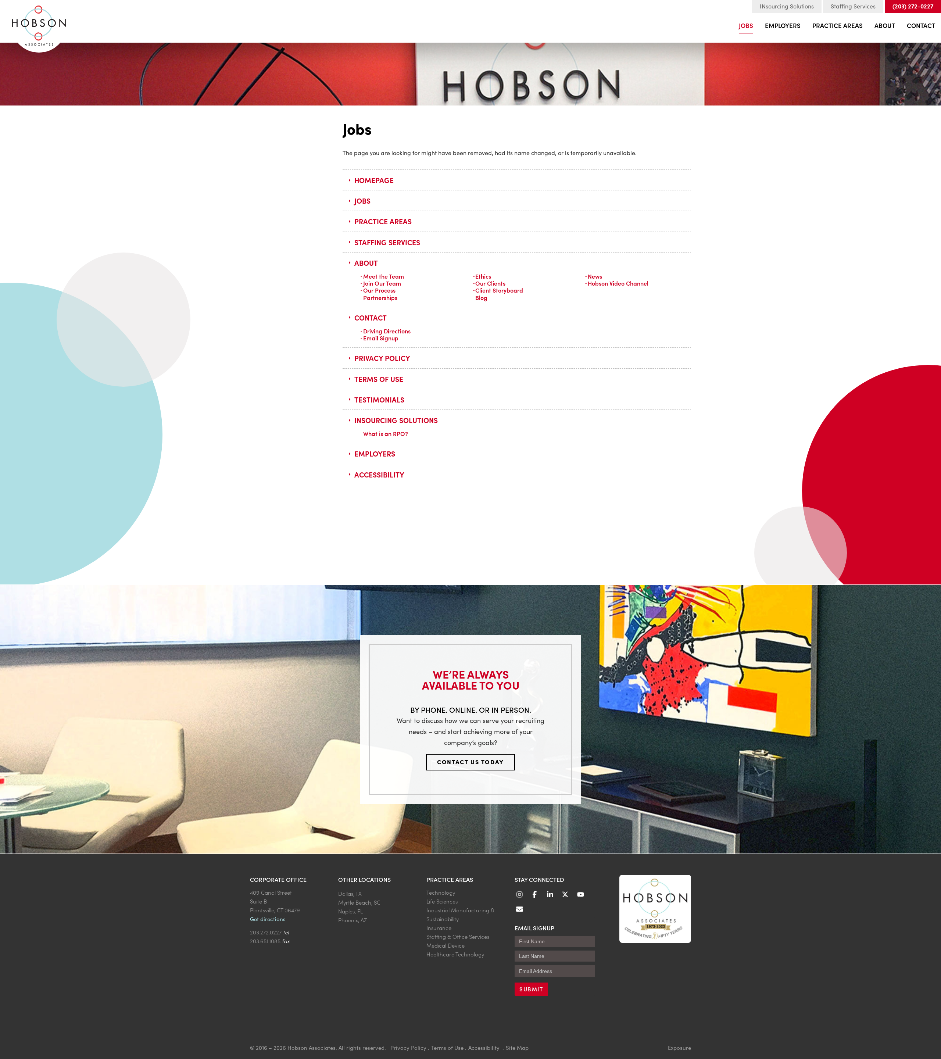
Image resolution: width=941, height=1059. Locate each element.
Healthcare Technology (455, 954)
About (884, 25)
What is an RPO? (385, 433)
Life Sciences (442, 901)
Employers (783, 25)
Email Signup (380, 338)
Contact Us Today (470, 762)
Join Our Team (382, 283)
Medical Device (445, 945)
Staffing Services (853, 6)
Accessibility (379, 474)
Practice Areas (837, 25)
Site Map (517, 1047)
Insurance (438, 927)
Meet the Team (383, 276)
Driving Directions (387, 331)
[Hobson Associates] (39, 22)
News (595, 276)
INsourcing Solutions (787, 6)
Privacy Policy (382, 358)
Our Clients (490, 283)
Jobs (746, 25)
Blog (481, 297)
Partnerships (380, 297)
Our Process (379, 290)
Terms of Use (378, 379)
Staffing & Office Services (457, 936)
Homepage (374, 180)
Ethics (483, 276)
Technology (440, 892)
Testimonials (379, 399)
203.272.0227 (266, 932)
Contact (921, 25)
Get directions (268, 919)
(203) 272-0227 (912, 6)
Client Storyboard (499, 290)
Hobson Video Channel (618, 283)
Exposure (679, 1047)
